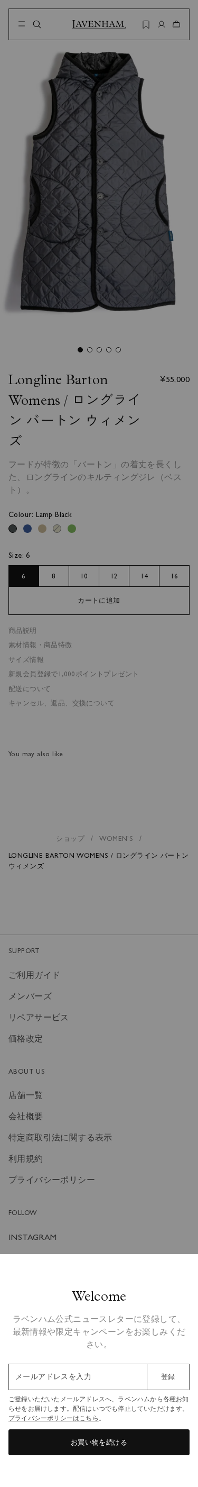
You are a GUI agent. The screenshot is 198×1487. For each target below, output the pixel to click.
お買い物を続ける (99, 1442)
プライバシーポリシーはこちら (53, 1418)
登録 (168, 1377)
